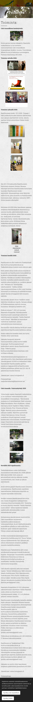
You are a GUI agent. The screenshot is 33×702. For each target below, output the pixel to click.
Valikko (30, 3)
